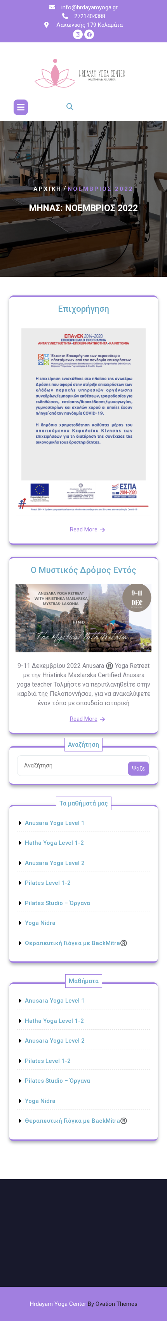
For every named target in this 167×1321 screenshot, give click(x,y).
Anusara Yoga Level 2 (55, 863)
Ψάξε (138, 768)
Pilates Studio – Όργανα (57, 903)
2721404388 (89, 16)
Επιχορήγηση (83, 309)
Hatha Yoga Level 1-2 (54, 842)
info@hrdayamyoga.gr (89, 7)
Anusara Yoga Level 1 (55, 823)
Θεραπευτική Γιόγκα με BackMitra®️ (76, 943)
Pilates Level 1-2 (48, 882)
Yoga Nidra (40, 922)
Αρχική (47, 189)
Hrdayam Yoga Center (83, 1303)
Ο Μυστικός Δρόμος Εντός (83, 570)
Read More (83, 529)
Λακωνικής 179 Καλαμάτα (89, 24)
